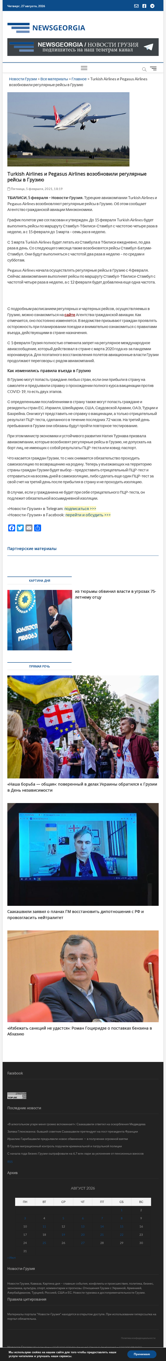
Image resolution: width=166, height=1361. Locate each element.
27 (83, 1243)
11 (44, 1226)
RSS (10, 1161)
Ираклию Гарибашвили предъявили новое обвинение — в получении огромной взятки (67, 1139)
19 (63, 1234)
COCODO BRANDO (130, 1347)
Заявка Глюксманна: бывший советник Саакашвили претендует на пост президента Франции (72, 1131)
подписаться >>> (80, 508)
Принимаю (142, 1354)
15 (121, 1226)
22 (121, 1234)
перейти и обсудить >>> (88, 514)
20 (83, 1234)
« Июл (11, 1257)
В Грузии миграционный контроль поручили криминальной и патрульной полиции (64, 1146)
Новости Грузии (19, 1347)
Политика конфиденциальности (138, 1338)
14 (102, 1226)
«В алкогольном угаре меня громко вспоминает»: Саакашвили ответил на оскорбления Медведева (76, 1124)
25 (44, 1243)
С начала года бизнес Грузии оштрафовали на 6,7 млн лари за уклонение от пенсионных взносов (75, 1153)
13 (83, 1226)
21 (102, 1234)
